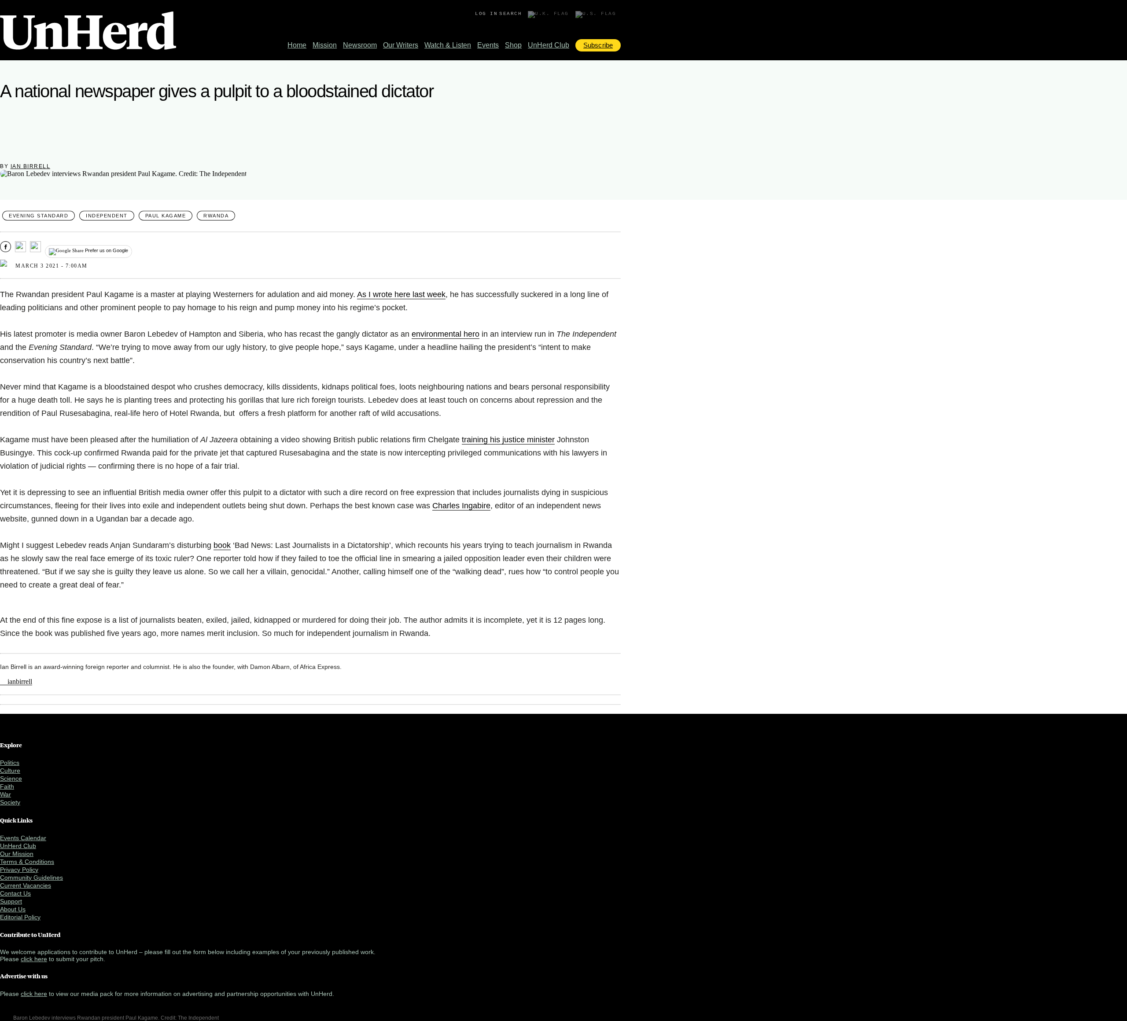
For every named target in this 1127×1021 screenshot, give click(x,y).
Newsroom (360, 45)
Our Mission (16, 853)
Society (10, 802)
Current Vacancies (25, 885)
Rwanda (215, 215)
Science (11, 778)
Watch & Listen (447, 45)
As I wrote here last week (401, 294)
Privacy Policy (19, 869)
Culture (10, 770)
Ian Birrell (31, 166)
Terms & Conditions (27, 861)
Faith (7, 786)
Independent (107, 215)
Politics (9, 762)
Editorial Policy (20, 917)
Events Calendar (23, 837)
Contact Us (15, 893)
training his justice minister (508, 439)
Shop (513, 45)
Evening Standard (38, 215)
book (222, 545)
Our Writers (400, 45)
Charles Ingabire (461, 505)
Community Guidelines (31, 877)
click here (34, 958)
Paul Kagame (165, 215)
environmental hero (445, 334)
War (5, 794)
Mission (325, 45)
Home (296, 45)
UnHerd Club (548, 45)
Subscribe (598, 45)
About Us (13, 909)
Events (488, 45)
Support (11, 901)
